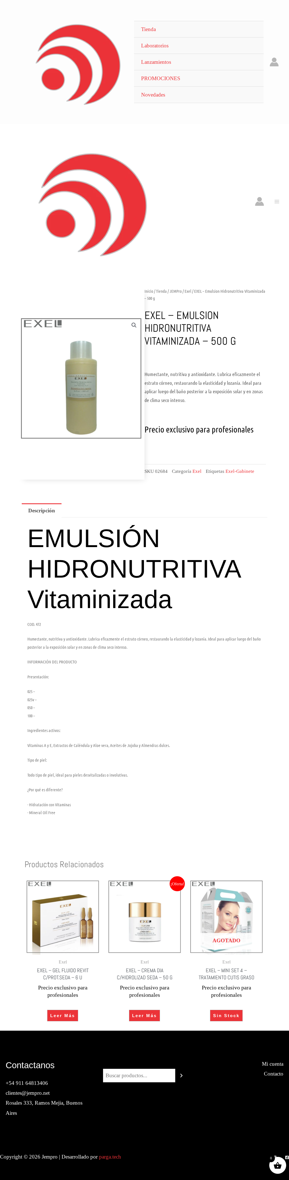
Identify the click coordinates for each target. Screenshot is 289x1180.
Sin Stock (226, 1015)
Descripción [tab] (41, 510)
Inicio (148, 291)
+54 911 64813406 (27, 1083)
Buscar (144, 1064)
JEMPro (176, 291)
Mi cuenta (272, 1064)
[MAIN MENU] (276, 201)
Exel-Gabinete (239, 471)
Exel (188, 291)
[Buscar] (181, 1075)
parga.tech (110, 1157)
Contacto (273, 1074)
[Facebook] (287, 1157)
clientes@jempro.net (28, 1093)
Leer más (62, 1015)
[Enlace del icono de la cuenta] (274, 62)
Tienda (161, 291)
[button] (134, 325)
